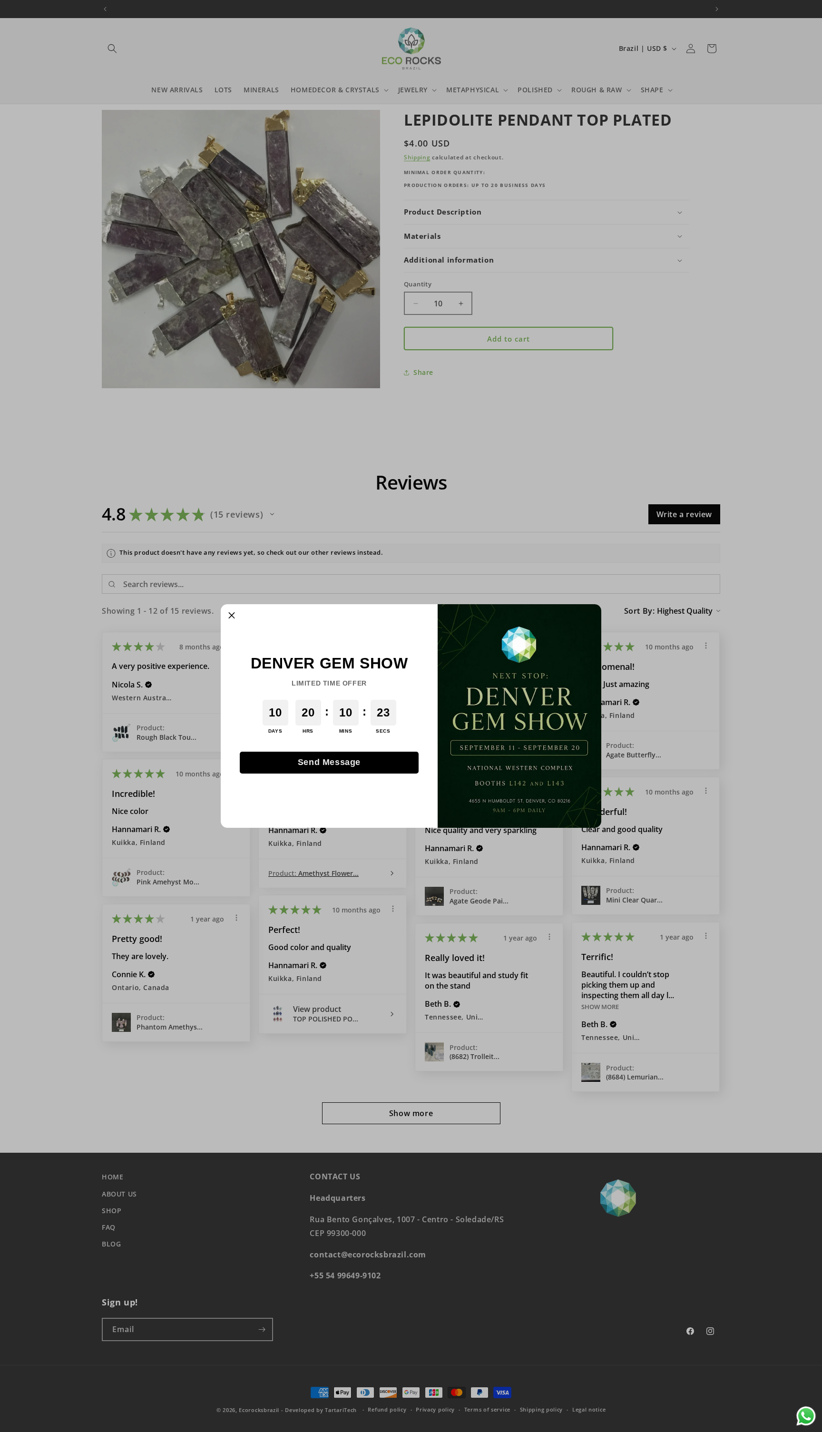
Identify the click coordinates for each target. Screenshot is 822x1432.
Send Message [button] (329, 762)
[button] (231, 615)
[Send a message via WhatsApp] (806, 1416)
